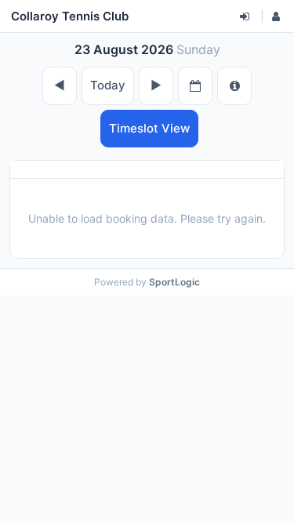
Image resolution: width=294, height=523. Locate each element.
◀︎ (59, 85)
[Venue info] (234, 86)
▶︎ (156, 85)
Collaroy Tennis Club (70, 16)
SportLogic (174, 282)
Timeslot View (149, 128)
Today (107, 85)
